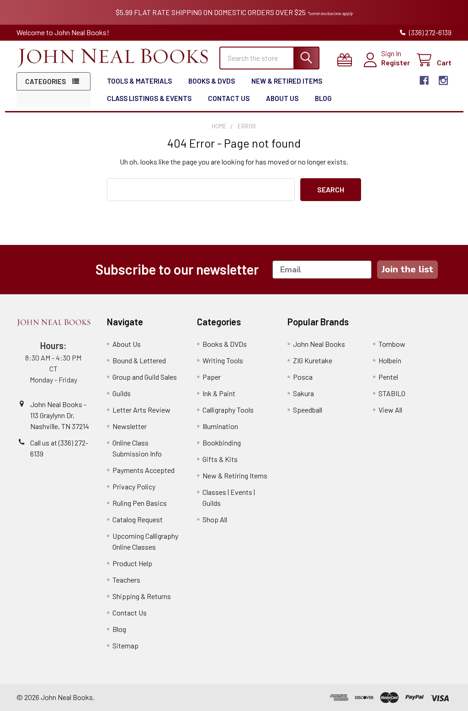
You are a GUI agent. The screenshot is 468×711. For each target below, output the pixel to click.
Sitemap (125, 645)
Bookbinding (221, 442)
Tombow (391, 344)
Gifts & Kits (220, 459)
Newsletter (129, 426)
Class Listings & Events (149, 98)
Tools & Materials (139, 81)
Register (395, 62)
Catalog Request (137, 519)
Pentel (388, 376)
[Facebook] (424, 80)
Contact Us (229, 98)
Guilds (121, 393)
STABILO (391, 393)
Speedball (307, 409)
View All (390, 409)
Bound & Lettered (139, 360)
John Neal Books (319, 344)
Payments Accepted (143, 470)
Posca (303, 376)
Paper (211, 376)
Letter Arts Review (141, 409)
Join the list (407, 269)
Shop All (214, 519)
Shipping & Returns (141, 596)
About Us (282, 98)
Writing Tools (222, 360)
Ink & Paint (218, 393)
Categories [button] (45, 81)
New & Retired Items (286, 81)
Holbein (389, 360)
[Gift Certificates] (346, 60)
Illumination (220, 426)
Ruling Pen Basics (139, 503)
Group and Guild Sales (144, 376)
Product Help (132, 563)
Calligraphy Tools (228, 409)
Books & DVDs (211, 81)
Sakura (303, 393)
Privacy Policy (133, 486)
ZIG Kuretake (312, 360)
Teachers (126, 579)
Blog (323, 98)
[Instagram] (443, 80)
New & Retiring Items (234, 475)
